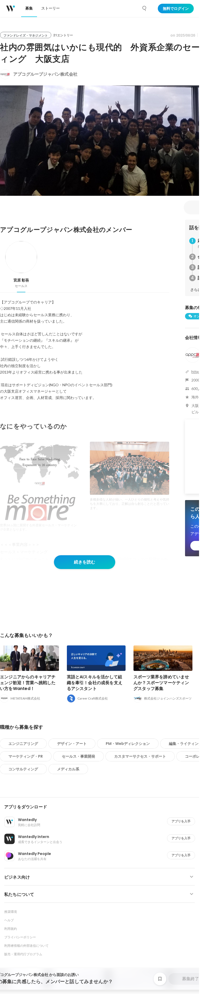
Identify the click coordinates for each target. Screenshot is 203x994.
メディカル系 (68, 769)
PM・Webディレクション (128, 743)
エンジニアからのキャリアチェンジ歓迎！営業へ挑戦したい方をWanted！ (28, 683)
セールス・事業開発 (78, 756)
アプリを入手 (181, 821)
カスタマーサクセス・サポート (140, 756)
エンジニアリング (23, 743)
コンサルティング (23, 769)
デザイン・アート (72, 743)
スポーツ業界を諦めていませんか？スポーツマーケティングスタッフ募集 (161, 683)
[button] (101, 807)
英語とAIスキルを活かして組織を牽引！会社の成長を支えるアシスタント (95, 683)
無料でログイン (176, 8)
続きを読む (84, 562)
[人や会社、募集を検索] (144, 8)
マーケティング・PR (25, 756)
